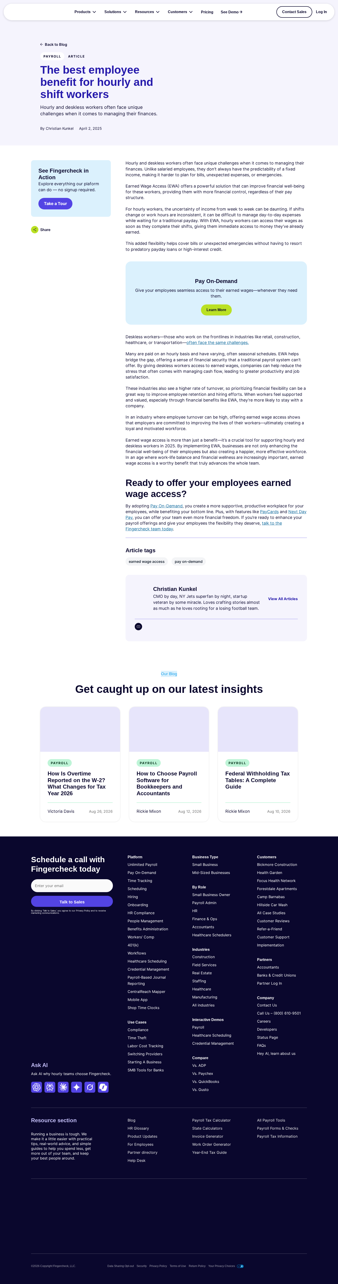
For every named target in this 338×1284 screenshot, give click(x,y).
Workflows (137, 953)
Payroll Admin (204, 902)
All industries (203, 1005)
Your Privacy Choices (221, 1266)
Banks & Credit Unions (276, 975)
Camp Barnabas (271, 896)
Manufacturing (204, 997)
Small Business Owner (211, 894)
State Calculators (207, 1128)
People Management (145, 921)
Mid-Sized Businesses (211, 872)
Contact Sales (294, 12)
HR (194, 910)
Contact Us (267, 1005)
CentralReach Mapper (146, 991)
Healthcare (201, 989)
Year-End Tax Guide (209, 1152)
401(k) (133, 945)
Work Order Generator (211, 1144)
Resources (144, 12)
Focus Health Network (276, 880)
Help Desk (137, 1160)
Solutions (112, 12)
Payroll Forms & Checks (277, 1128)
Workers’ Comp (141, 937)
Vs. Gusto (200, 1089)
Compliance (138, 1029)
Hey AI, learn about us (276, 1053)
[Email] (138, 626)
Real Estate (202, 973)
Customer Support (273, 937)
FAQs (261, 1045)
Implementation (270, 945)
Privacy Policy (158, 1266)
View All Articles (283, 599)
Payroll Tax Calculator (211, 1120)
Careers (264, 1021)
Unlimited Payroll (142, 864)
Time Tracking (140, 880)
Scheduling (137, 888)
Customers (177, 12)
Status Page (267, 1037)
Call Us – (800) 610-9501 (279, 1013)
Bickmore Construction (277, 864)
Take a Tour (55, 203)
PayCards (269, 511)
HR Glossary (138, 1128)
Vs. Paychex (202, 1073)
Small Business (205, 864)
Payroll (198, 1027)
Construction (203, 956)
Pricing (207, 12)
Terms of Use (178, 1266)
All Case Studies (271, 913)
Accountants (203, 927)
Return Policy (197, 1266)
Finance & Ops (204, 919)
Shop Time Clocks (143, 1007)
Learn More (216, 310)
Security (142, 1266)
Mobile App (138, 999)
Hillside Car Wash (272, 904)
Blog (131, 1120)
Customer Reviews (273, 921)
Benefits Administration (148, 929)
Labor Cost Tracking (145, 1046)
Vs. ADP (199, 1065)
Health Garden (269, 872)
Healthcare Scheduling (147, 961)
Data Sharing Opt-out (120, 1266)
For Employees (140, 1144)
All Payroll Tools (271, 1120)
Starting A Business (144, 1062)
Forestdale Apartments (277, 888)
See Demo (230, 12)
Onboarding (138, 904)
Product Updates (142, 1136)
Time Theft (137, 1037)
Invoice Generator (207, 1136)
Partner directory (143, 1152)
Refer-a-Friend (269, 929)
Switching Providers (145, 1054)
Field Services (204, 965)
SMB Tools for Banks (146, 1070)
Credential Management (148, 969)
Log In (321, 12)
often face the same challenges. (217, 342)
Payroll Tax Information (277, 1136)
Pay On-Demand (166, 505)
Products (82, 12)
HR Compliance (141, 913)
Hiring (133, 896)
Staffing (199, 981)
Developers (267, 1029)
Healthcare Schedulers (211, 935)
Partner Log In (269, 983)
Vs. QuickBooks (205, 1081)
